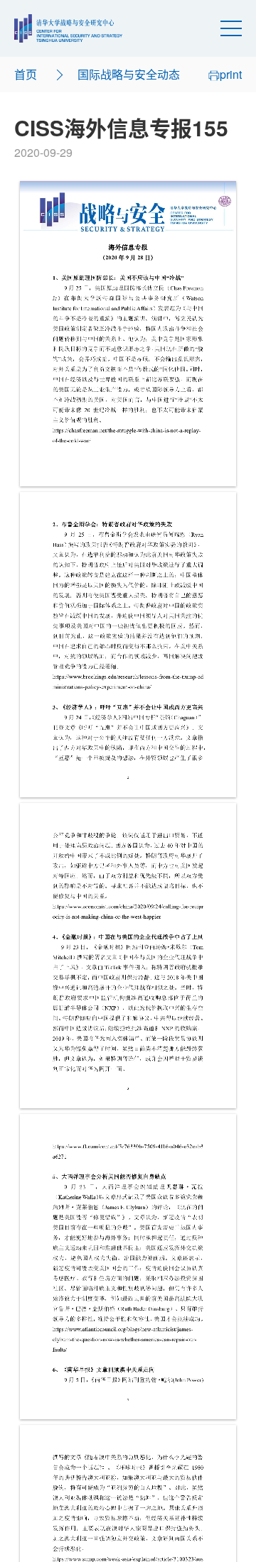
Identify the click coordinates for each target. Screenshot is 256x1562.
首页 (25, 74)
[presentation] (128, 333)
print (231, 74)
